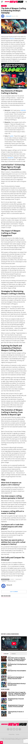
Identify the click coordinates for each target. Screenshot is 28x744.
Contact (17, 734)
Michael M (8, 16)
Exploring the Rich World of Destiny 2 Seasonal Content (17, 684)
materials (23, 110)
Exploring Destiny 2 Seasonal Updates (17, 670)
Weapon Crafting (11, 581)
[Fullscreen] (25, 649)
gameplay (4, 581)
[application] (14, 643)
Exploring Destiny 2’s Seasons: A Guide (16, 712)
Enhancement (18, 579)
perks (11, 136)
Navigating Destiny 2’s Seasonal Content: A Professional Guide (16, 706)
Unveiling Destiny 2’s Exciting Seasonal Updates (17, 665)
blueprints (10, 158)
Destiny (12, 38)
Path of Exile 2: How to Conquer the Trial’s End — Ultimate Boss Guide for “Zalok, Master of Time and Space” (17, 659)
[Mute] (23, 649)
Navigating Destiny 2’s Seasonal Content (16, 699)
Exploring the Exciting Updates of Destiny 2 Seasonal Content (16, 677)
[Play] (3, 649)
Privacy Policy (11, 734)
